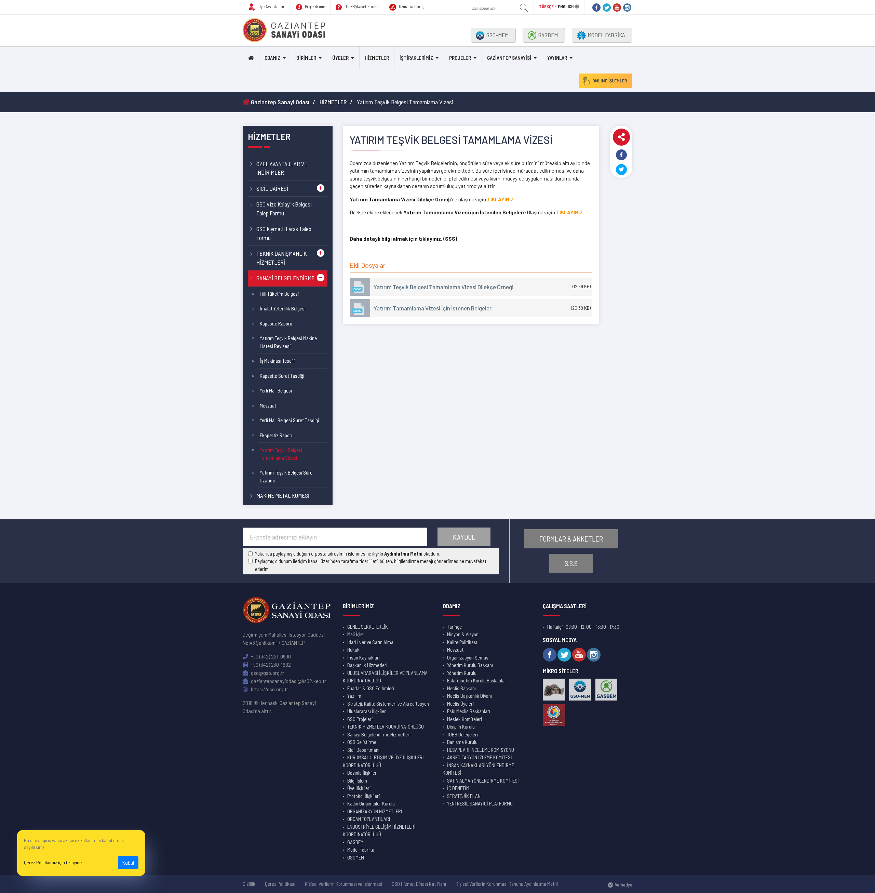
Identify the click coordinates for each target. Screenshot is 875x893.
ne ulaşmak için (418, 199)
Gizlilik (249, 884)
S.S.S (571, 563)
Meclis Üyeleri (460, 704)
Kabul (128, 862)
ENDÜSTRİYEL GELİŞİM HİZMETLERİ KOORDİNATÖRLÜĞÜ (379, 831)
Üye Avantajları (271, 6)
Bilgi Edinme (314, 6)
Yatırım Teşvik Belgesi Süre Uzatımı (286, 476)
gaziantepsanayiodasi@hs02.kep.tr (288, 681)
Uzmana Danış (411, 6)
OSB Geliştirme (361, 742)
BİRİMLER (306, 58)
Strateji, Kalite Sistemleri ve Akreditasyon (388, 704)
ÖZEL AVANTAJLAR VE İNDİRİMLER (281, 168)
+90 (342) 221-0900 (270, 656)
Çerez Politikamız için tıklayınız (53, 862)
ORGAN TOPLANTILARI (368, 819)
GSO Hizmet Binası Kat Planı (419, 884)
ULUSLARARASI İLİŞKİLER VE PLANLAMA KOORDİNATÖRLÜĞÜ (385, 677)
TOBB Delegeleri (462, 734)
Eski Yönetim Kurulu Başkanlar (476, 680)
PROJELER (460, 58)
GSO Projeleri (360, 719)
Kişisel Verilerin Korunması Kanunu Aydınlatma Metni (507, 884)
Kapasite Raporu (276, 323)
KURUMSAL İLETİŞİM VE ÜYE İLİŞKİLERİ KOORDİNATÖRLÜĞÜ (383, 761)
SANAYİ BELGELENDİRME (285, 278)
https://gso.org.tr (269, 689)
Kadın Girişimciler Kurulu (371, 803)
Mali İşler (355, 634)
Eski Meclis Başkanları (468, 711)
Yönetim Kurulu (461, 673)
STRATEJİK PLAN (464, 796)
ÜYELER (340, 58)
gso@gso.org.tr (267, 672)
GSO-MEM (497, 34)
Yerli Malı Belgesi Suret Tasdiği (289, 420)
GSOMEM (355, 857)
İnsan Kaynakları (363, 657)
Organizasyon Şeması (468, 657)
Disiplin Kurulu (461, 726)
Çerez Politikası (280, 884)
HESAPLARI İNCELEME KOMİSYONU (480, 750)
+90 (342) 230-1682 (270, 664)
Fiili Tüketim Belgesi (279, 294)
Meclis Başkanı (461, 688)
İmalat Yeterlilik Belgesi (283, 308)
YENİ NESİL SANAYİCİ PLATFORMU (480, 803)
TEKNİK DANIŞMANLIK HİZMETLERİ (281, 258)
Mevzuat (268, 405)
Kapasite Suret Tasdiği (282, 376)
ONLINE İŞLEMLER (609, 80)
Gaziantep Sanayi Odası (279, 102)
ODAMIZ (272, 58)
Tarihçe (454, 627)
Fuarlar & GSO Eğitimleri (370, 688)
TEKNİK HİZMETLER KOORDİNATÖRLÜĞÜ (385, 726)
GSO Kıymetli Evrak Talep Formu (283, 233)
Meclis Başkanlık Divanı (469, 696)
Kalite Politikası (462, 642)
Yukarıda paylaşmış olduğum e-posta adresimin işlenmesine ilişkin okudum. (347, 553)
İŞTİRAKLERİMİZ (416, 58)
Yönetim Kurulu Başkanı (470, 665)
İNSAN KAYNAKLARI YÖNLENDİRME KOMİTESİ (478, 769)
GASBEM (548, 34)
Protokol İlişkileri (363, 796)
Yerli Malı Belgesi (276, 390)
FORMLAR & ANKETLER (571, 538)
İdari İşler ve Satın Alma (370, 642)
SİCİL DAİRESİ (272, 188)
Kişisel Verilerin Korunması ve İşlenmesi (343, 884)
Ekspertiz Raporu (277, 435)
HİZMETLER (377, 58)
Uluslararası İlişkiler (366, 711)
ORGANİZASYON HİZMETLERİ (374, 811)
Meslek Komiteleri (464, 719)
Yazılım (354, 696)
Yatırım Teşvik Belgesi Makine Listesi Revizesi (288, 342)
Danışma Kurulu (462, 742)
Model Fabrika (360, 850)
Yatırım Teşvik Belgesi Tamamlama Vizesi (281, 454)
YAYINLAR (557, 58)
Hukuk (353, 650)
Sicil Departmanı (363, 750)
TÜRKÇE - (548, 6)
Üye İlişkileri (359, 788)
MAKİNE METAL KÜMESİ (282, 495)
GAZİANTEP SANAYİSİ (509, 58)
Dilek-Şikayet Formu (361, 6)
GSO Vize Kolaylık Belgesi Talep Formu (284, 208)
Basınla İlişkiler (362, 773)
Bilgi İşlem (357, 780)
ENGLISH (566, 6)
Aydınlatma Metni (403, 553)
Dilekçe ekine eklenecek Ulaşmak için (453, 212)
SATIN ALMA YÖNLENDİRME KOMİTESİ (483, 780)
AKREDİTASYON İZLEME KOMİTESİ (479, 757)
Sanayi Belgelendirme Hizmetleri (378, 734)
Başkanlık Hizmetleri (367, 665)
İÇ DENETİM (458, 788)
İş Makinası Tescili (277, 361)
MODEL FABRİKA (606, 34)
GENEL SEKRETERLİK (367, 627)
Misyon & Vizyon (463, 634)
